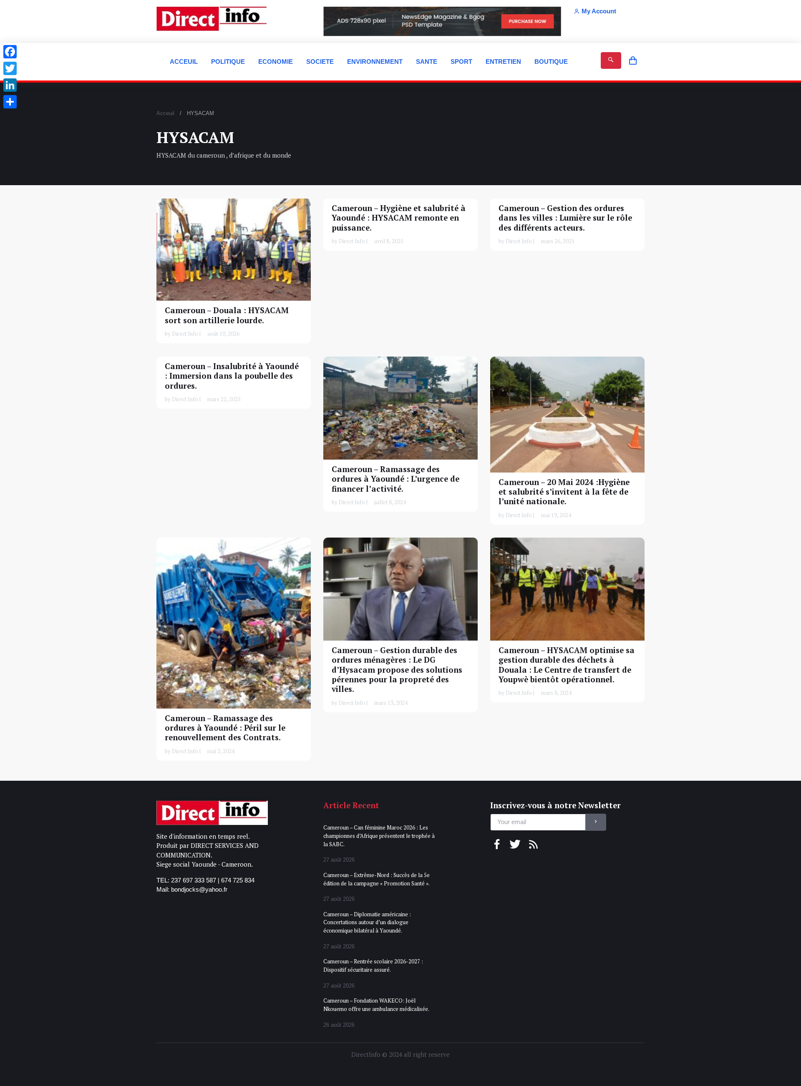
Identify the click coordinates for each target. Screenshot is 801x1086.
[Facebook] (10, 51)
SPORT (461, 61)
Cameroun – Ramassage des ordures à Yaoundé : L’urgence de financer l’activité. (395, 478)
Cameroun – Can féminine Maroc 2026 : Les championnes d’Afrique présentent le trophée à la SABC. (379, 835)
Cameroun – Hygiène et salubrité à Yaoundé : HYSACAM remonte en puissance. (399, 218)
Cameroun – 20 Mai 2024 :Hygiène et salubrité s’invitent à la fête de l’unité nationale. (564, 491)
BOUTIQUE (551, 61)
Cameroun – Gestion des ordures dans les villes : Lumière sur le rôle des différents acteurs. (565, 218)
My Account (599, 11)
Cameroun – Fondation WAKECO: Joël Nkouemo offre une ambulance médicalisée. (376, 1005)
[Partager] (10, 101)
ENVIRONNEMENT (375, 61)
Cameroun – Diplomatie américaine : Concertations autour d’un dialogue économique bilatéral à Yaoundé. (367, 922)
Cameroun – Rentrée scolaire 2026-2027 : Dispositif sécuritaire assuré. (373, 965)
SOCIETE (320, 61)
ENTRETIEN (503, 61)
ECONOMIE (275, 61)
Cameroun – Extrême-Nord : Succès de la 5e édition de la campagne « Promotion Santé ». (376, 879)
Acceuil (165, 113)
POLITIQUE (228, 61)
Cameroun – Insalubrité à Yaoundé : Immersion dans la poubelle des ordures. (232, 376)
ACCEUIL (184, 61)
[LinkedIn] (10, 85)
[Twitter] (10, 68)
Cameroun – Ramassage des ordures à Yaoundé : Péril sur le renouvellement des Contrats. (225, 728)
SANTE (426, 61)
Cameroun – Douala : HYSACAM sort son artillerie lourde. (227, 315)
